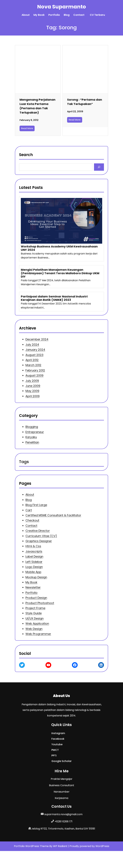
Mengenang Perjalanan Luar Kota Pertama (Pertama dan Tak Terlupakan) (37, 106)
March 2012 (33, 365)
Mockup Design (36, 577)
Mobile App (33, 572)
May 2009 (32, 391)
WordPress (102, 846)
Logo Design (34, 567)
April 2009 (32, 396)
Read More (27, 128)
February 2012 (35, 370)
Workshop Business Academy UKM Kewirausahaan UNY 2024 (59, 248)
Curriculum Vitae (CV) (41, 536)
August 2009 (34, 375)
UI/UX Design (34, 618)
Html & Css (33, 546)
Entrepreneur (34, 432)
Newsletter (33, 588)
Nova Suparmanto (61, 6)
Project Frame (35, 608)
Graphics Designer (38, 541)
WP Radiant (60, 846)
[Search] (99, 167)
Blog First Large (36, 505)
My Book (31, 582)
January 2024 (35, 350)
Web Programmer (38, 634)
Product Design (36, 598)
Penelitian (32, 442)
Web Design (33, 629)
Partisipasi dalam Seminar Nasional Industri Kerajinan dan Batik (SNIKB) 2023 (54, 298)
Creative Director (37, 531)
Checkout (32, 520)
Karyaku (31, 437)
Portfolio (31, 593)
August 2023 (34, 355)
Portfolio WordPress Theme (31, 846)
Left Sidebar (33, 562)
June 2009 (32, 386)
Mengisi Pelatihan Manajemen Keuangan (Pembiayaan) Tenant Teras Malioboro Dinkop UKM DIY (60, 273)
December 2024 (36, 339)
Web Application (37, 624)
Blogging (31, 427)
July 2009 (32, 381)
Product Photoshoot (39, 603)
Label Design (34, 557)
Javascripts (33, 551)
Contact (31, 526)
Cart (28, 510)
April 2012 (32, 360)
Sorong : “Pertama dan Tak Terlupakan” (84, 102)
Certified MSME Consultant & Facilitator (53, 515)
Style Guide (33, 613)
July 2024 (32, 345)
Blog (28, 500)
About (29, 495)
